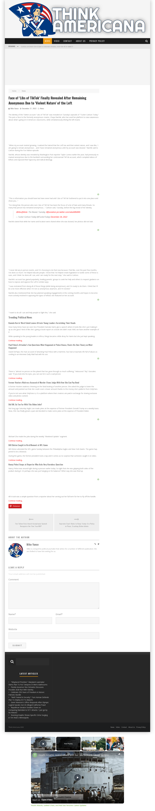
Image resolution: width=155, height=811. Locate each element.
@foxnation (51, 212)
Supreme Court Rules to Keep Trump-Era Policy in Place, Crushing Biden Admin (76, 524)
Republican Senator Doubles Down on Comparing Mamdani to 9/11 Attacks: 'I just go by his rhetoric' (27, 710)
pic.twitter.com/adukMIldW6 (68, 212)
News (47, 41)
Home (14, 91)
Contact (67, 41)
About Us (80, 41)
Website (12, 629)
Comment (13, 579)
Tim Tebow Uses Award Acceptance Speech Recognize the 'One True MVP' (31, 524)
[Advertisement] (77, 67)
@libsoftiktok (21, 212)
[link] (34, 755)
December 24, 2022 (59, 217)
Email (59, 614)
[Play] (93, 743)
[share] (119, 754)
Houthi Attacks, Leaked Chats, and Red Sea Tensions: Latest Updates (74, 755)
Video (57, 41)
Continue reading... (15, 340)
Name (12, 614)
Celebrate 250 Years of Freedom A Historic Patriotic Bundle (42, 47)
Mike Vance (15, 108)
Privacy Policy (97, 41)
